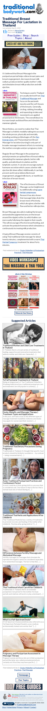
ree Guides (14, 35)
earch (35, 35)
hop (26, 35)
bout (28, 38)
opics (19, 38)
